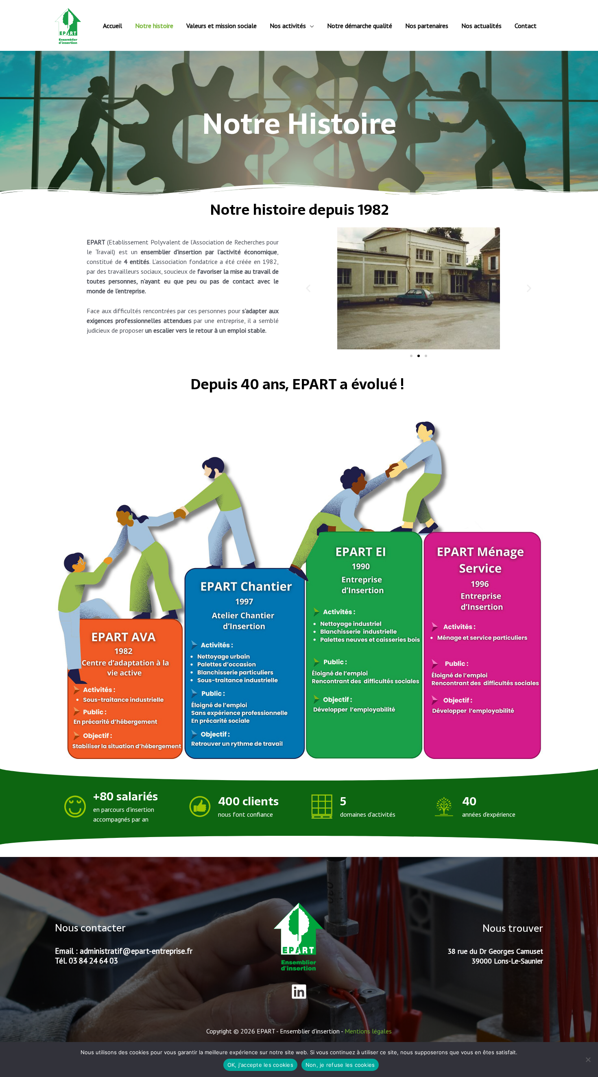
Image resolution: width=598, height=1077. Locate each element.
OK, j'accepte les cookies (260, 1065)
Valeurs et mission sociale (221, 26)
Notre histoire (154, 26)
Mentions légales (368, 1031)
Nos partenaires (426, 26)
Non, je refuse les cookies (340, 1065)
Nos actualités (481, 26)
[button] (308, 288)
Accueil (112, 26)
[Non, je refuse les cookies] (588, 1059)
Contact (526, 26)
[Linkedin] (299, 991)
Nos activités (288, 26)
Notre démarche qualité (359, 26)
